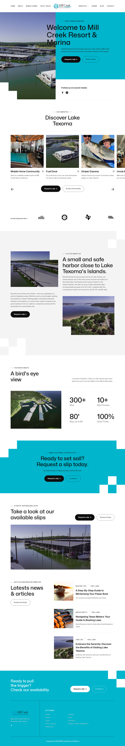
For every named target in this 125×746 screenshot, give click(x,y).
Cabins (94, 6)
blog (70, 717)
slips (102, 6)
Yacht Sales (45, 6)
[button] (83, 6)
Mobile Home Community (78, 723)
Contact (110, 6)
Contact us (73, 478)
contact (72, 720)
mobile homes (32, 6)
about (48, 717)
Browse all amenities (73, 188)
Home (13, 6)
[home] (62, 6)
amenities (49, 727)
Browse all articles (20, 602)
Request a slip (71, 59)
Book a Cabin (91, 59)
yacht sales (50, 723)
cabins (71, 714)
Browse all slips (105, 517)
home (47, 714)
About (20, 6)
